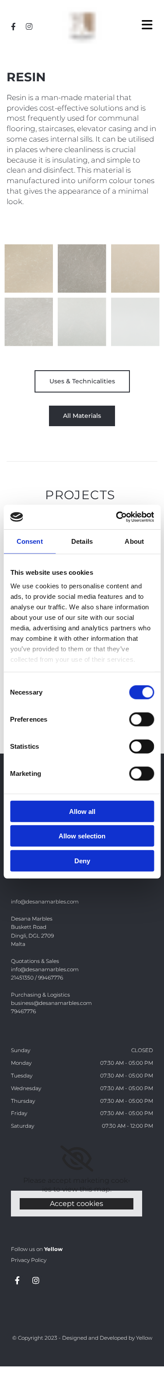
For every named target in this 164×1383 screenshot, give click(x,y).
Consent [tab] (30, 541)
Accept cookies (76, 1203)
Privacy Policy (28, 1260)
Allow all (82, 811)
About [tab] (134, 541)
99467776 (50, 977)
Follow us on (37, 1249)
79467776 (23, 1011)
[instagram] (28, 26)
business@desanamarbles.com (51, 1003)
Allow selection (82, 836)
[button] (136, 25)
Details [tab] (82, 541)
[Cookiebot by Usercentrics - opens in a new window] (117, 517)
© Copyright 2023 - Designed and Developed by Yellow (82, 1337)
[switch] (141, 719)
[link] (76, 1159)
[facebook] (13, 26)
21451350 (22, 977)
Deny (82, 860)
